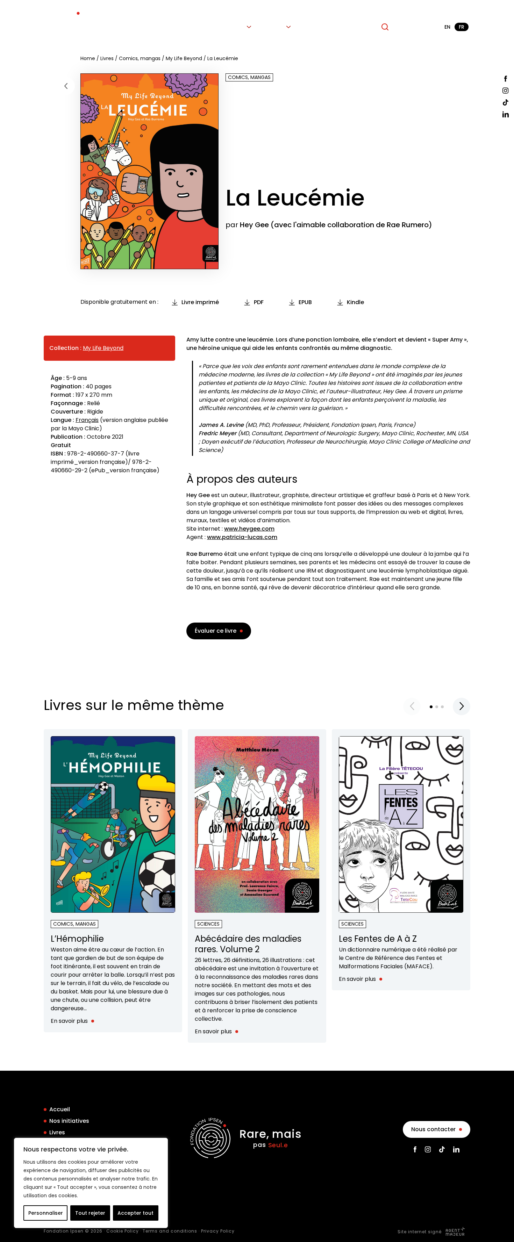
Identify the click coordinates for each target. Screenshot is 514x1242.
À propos (357, 27)
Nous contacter (433, 1129)
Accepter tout (135, 1212)
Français (87, 420)
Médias (273, 27)
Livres (236, 27)
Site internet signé (420, 1232)
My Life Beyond (184, 58)
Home (87, 58)
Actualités (317, 27)
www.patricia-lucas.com (242, 537)
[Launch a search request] (384, 26)
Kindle (355, 302)
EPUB (305, 302)
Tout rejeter (90, 1212)
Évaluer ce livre (215, 631)
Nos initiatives (197, 27)
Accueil (154, 27)
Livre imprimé (200, 302)
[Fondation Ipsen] (64, 27)
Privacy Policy (218, 1231)
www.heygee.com (249, 529)
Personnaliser (45, 1212)
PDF (259, 302)
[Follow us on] (505, 79)
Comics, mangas (139, 58)
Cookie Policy (122, 1231)
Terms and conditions (170, 1231)
